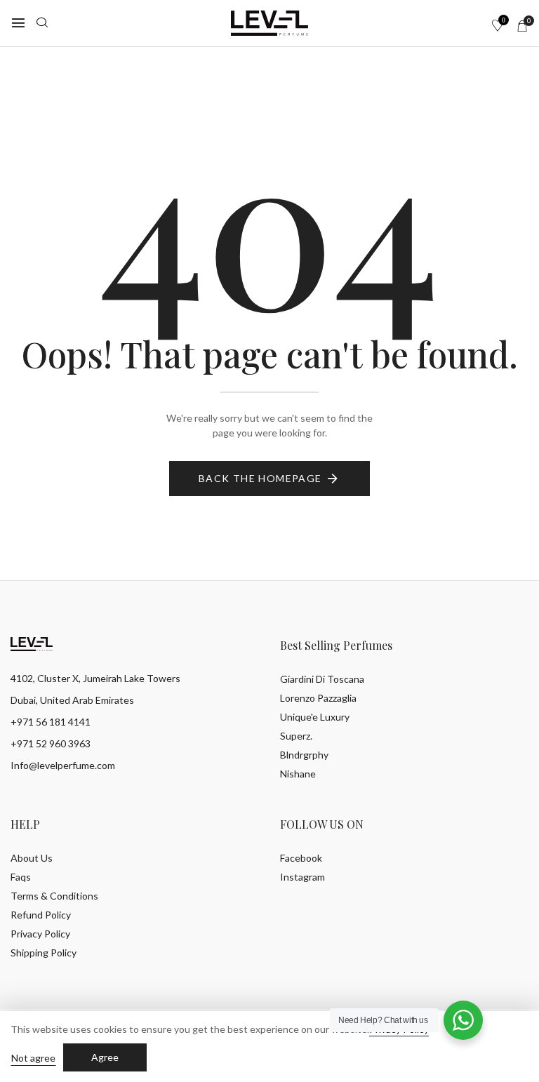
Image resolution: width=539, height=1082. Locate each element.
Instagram (302, 877)
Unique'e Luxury (315, 717)
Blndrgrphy (304, 755)
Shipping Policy (43, 953)
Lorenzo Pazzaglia (318, 698)
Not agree (33, 1058)
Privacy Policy (40, 934)
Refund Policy (41, 915)
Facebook (301, 858)
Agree (105, 1057)
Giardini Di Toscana (322, 679)
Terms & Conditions (54, 896)
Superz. (296, 736)
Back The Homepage (260, 478)
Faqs (21, 877)
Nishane (298, 774)
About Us (32, 858)
